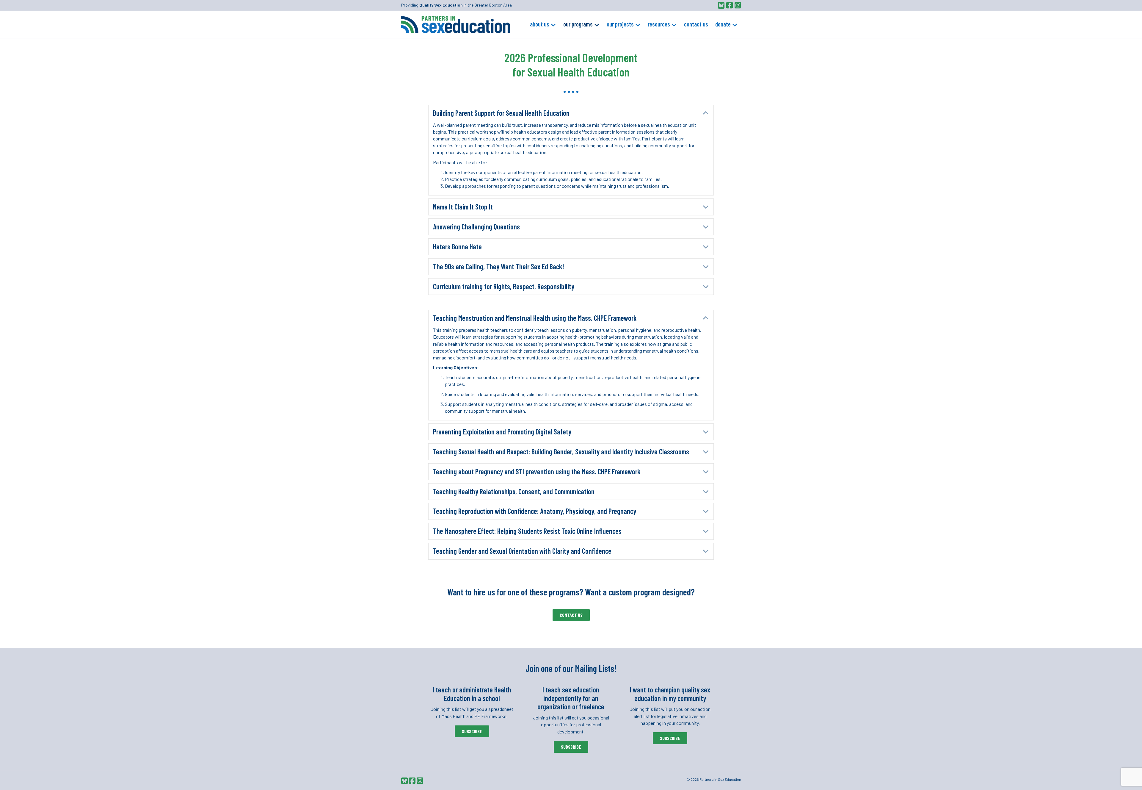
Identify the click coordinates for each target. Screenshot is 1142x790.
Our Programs (578, 24)
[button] (571, 113)
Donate (723, 24)
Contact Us (696, 24)
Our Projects (620, 24)
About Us (539, 24)
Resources (659, 24)
